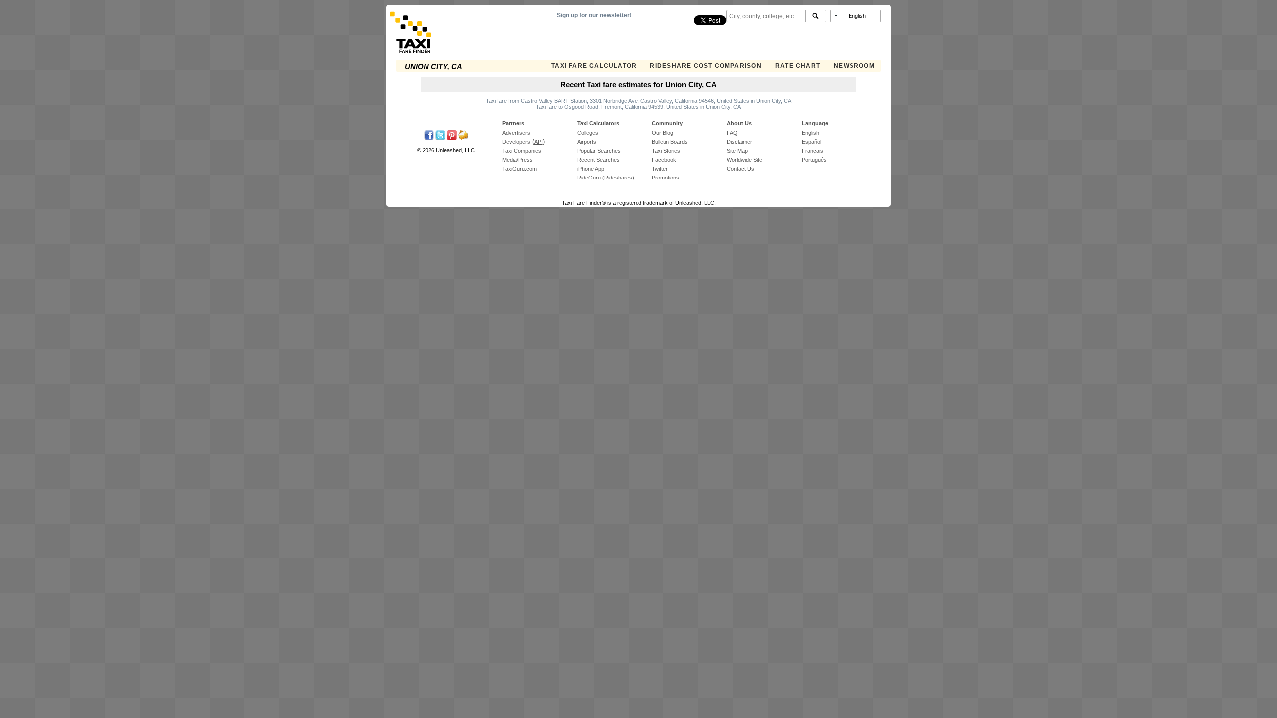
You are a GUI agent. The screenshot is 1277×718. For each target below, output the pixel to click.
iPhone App (590, 169)
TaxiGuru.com (519, 169)
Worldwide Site (744, 160)
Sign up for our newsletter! (594, 15)
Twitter (660, 169)
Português (814, 160)
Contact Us (740, 169)
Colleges (587, 133)
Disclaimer (739, 142)
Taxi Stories (666, 151)
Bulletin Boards (670, 142)
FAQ (732, 133)
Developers (516, 142)
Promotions (665, 177)
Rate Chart (797, 65)
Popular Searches (599, 151)
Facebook (664, 160)
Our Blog (662, 133)
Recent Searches (598, 160)
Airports (586, 142)
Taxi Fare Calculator (594, 65)
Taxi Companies (521, 151)
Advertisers (516, 133)
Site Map (737, 151)
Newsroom (854, 65)
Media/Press (517, 160)
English (810, 133)
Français (812, 151)
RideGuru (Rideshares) (605, 177)
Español (811, 142)
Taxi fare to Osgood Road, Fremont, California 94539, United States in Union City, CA (638, 107)
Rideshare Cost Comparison (705, 65)
